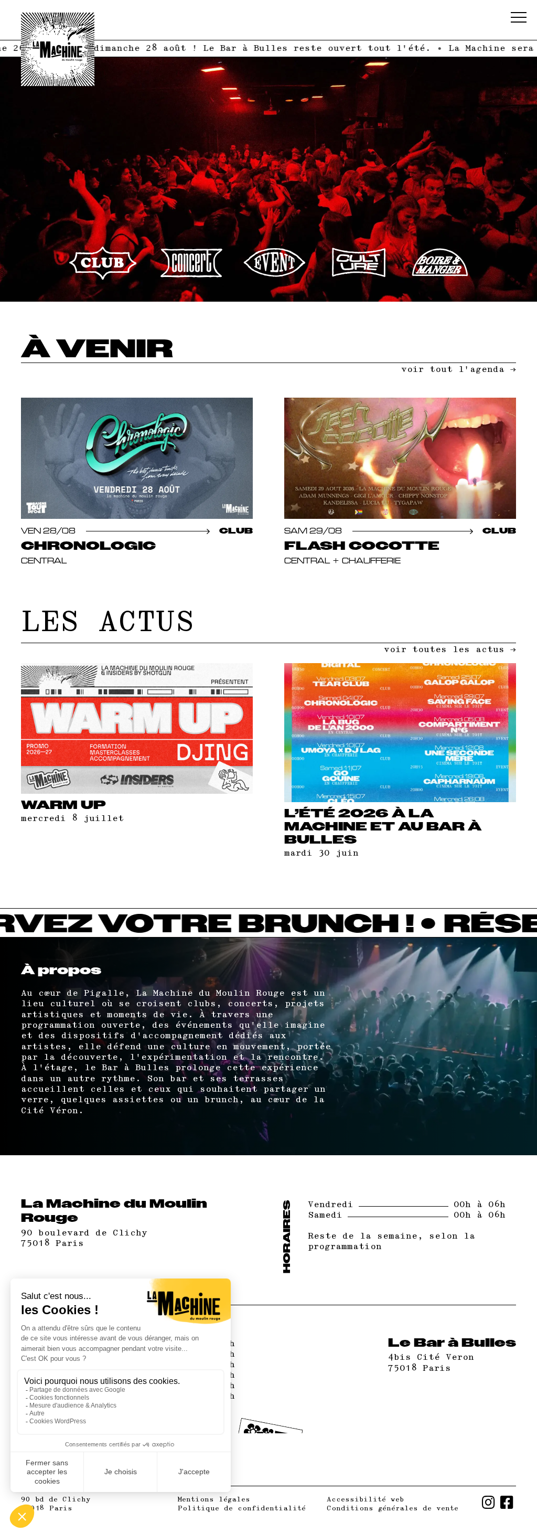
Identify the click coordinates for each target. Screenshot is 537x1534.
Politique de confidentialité (242, 1508)
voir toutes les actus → (450, 650)
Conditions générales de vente (392, 1508)
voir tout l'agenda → (458, 370)
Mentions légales (214, 1499)
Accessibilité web (365, 1499)
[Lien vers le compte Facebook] (507, 1504)
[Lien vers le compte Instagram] (488, 1504)
